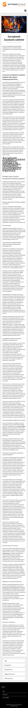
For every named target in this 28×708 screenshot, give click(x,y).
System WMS (5, 697)
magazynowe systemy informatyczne (10, 587)
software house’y (6, 553)
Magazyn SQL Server (9, 674)
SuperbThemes (14, 706)
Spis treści (4, 694)
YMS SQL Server (8, 669)
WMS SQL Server (8, 678)
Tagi (5, 660)
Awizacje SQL (7, 665)
